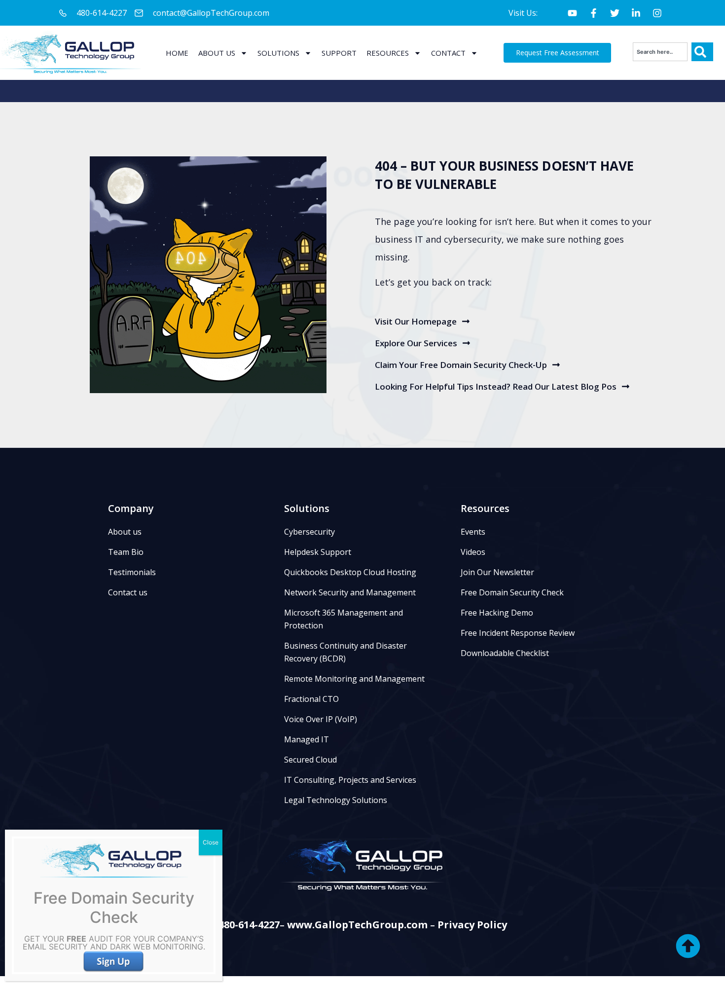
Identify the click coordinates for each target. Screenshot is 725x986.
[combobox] (660, 51)
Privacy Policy (472, 924)
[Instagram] (657, 12)
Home (177, 53)
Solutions (278, 53)
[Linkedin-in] (635, 12)
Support (339, 53)
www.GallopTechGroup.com (357, 924)
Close (210, 842)
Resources (387, 53)
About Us (216, 53)
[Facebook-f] (593, 12)
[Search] (702, 51)
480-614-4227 (249, 924)
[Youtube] (572, 12)
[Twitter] (614, 12)
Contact (448, 53)
